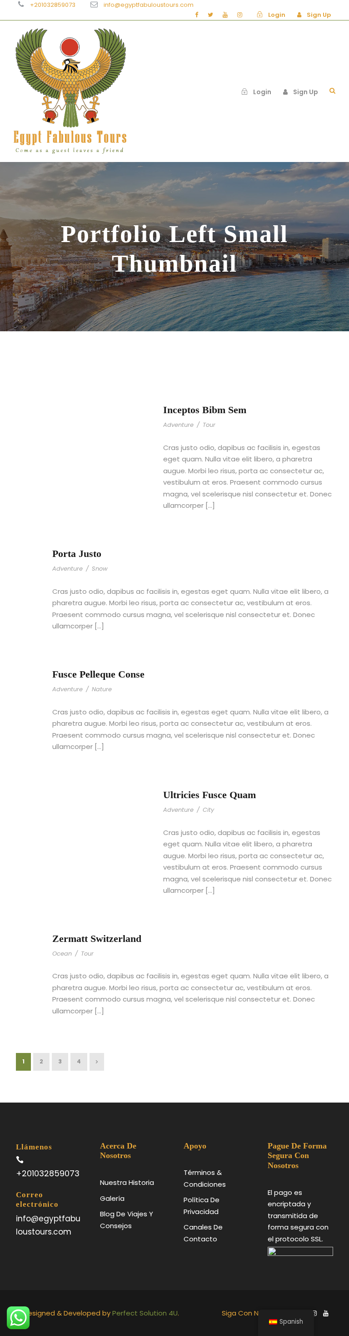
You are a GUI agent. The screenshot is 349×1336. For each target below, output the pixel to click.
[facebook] (196, 14)
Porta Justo (76, 553)
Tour (209, 424)
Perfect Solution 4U (145, 1313)
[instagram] (239, 14)
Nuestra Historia (127, 1182)
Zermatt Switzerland (96, 938)
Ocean (62, 953)
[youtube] (225, 14)
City (208, 809)
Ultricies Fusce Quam (209, 794)
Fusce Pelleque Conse (98, 674)
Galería (112, 1198)
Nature (102, 689)
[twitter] (210, 14)
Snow (100, 568)
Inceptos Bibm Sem (204, 409)
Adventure (178, 424)
